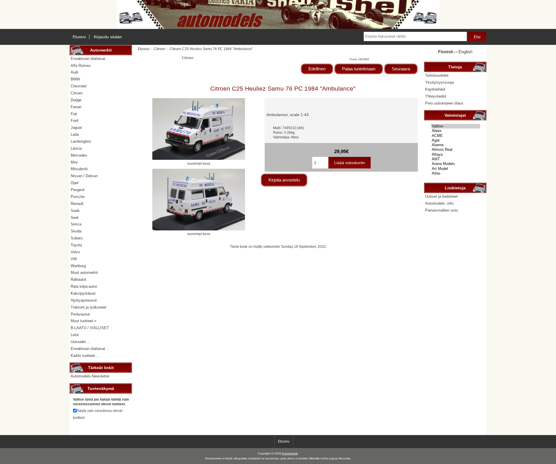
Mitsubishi (79, 169)
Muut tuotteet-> (83, 321)
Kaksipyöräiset (83, 293)
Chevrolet (79, 86)
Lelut (75, 335)
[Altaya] (455, 154)
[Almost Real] (455, 149)
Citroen (159, 49)
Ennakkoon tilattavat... (90, 58)
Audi (74, 72)
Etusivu (79, 36)
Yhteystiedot (435, 96)
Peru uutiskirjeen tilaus (444, 103)
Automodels (290, 453)
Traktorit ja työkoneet (88, 307)
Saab (75, 210)
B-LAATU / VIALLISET (90, 328)
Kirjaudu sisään (108, 36)
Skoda (76, 231)
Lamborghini (81, 141)
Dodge (76, 100)
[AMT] (455, 159)
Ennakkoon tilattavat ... (90, 348)
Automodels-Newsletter (90, 376)
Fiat (74, 114)
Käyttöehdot (435, 89)
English (465, 51)
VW (74, 259)
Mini (74, 162)
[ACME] (455, 135)
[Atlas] (455, 173)
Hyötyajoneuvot (84, 300)
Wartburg (78, 266)
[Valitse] (455, 126)
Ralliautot (78, 279)
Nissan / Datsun (84, 176)
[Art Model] (455, 168)
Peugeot (78, 190)
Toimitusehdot (437, 75)
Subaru (77, 238)
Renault (77, 203)
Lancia (76, 148)
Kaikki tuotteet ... (85, 355)
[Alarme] (455, 145)
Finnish (445, 51)
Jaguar (76, 127)
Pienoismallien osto (441, 210)
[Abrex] (455, 131)
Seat (74, 217)
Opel (74, 183)
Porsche (78, 197)
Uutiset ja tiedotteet (441, 196)
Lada (75, 134)
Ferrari (76, 107)
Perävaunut (80, 314)
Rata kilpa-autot (84, 286)
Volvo (75, 252)
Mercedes (79, 155)
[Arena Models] (455, 164)
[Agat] (455, 140)
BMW (75, 79)
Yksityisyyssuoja (439, 82)
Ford (74, 120)
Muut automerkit (84, 272)
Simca (76, 224)
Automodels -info (439, 203)
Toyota (76, 245)
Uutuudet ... (80, 342)
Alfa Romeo (80, 65)
